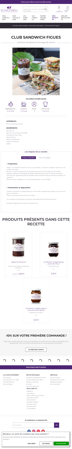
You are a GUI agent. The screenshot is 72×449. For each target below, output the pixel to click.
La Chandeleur (31, 408)
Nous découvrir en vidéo (11, 380)
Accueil (15, 25)
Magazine (30, 391)
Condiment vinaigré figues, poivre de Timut (53, 263)
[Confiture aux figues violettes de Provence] (18, 245)
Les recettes (30, 393)
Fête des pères (31, 406)
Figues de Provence (18, 262)
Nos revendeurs (55, 384)
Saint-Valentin (31, 400)
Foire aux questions (32, 386)
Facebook (29, 431)
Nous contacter (55, 377)
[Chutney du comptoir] (36, 291)
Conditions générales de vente (36, 377)
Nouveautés (7, 377)
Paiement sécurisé (32, 382)
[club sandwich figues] (36, 71)
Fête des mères (32, 404)
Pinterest (38, 431)
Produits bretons (8, 382)
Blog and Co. (32, 388)
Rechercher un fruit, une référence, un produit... (35, 10)
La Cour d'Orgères (11, 375)
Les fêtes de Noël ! (32, 402)
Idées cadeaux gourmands (35, 395)
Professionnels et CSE (57, 380)
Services (53, 375)
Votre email (17, 425)
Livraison (29, 384)
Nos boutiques (8, 384)
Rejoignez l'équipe (56, 382)
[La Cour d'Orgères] (9, 12)
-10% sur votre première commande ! (36, 335)
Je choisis (46, 443)
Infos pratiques (33, 375)
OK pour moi (61, 443)
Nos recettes (23, 25)
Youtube (43, 431)
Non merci (32, 443)
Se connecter (59, 11)
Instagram (33, 431)
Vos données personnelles (34, 380)
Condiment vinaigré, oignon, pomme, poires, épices (36, 309)
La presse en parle (32, 398)
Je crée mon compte (36, 349)
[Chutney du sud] (53, 245)
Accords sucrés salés (36, 25)
